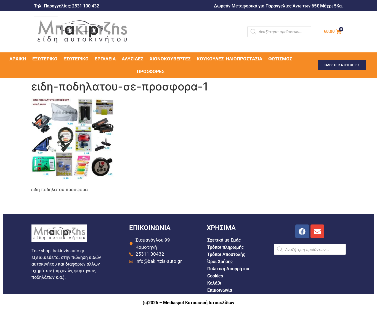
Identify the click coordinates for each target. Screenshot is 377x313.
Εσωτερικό (76, 58)
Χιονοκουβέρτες (170, 58)
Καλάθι (214, 283)
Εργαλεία (105, 58)
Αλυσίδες (133, 58)
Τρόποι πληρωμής (225, 247)
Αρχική (17, 58)
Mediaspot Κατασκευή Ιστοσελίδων (198, 302)
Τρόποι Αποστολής (226, 254)
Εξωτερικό (44, 58)
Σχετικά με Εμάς (224, 240)
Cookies (215, 276)
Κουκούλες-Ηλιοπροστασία (229, 58)
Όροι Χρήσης (220, 261)
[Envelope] (317, 231)
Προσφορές (150, 71)
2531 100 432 (85, 6)
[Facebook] (302, 231)
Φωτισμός (280, 58)
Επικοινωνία (219, 290)
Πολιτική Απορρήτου (228, 268)
